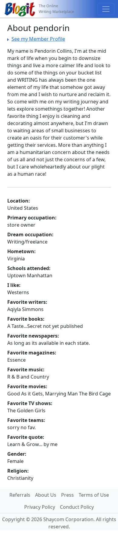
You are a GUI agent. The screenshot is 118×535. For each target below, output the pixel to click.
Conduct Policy (77, 507)
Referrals (19, 495)
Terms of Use (94, 495)
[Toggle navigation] (105, 9)
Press (67, 495)
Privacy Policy (39, 507)
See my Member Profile (38, 39)
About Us (45, 495)
